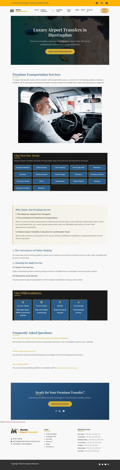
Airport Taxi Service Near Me (15, 422)
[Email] (64, 411)
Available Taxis (59, 10)
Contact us (90, 10)
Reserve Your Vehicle (60, 404)
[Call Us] (60, 411)
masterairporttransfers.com (67, 368)
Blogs (77, 10)
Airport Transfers (44, 10)
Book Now (69, 10)
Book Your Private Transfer (60, 51)
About (83, 10)
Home (37, 10)
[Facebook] (97, 3)
